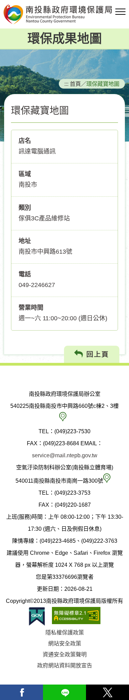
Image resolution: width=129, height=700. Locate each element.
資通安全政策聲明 (65, 654)
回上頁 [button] (96, 354)
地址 (25, 241)
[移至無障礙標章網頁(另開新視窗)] (76, 616)
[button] (120, 12)
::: (66, 84)
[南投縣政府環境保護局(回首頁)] (64, 14)
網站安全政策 (64, 643)
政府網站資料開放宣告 (64, 665)
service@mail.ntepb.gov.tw (64, 455)
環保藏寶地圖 (102, 84)
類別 (25, 207)
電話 (25, 274)
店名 (25, 140)
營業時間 (31, 307)
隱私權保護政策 (64, 632)
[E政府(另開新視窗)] (37, 616)
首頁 (75, 84)
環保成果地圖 (65, 39)
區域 (25, 174)
